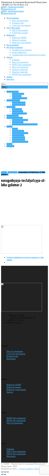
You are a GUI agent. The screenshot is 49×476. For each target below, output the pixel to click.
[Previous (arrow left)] (2, 474)
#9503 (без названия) (21, 64)
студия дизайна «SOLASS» (31, 469)
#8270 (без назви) (20, 30)
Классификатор (19, 52)
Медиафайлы (12, 172)
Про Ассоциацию (13, 18)
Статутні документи (21, 25)
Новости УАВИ (19, 37)
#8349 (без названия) (16, 418)
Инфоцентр (11, 35)
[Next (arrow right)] (5, 474)
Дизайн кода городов (22, 50)
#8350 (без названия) (16, 420)
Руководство (18, 23)
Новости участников (21, 42)
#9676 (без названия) (16, 454)
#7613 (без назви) (13, 28)
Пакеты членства (20, 69)
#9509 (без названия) (21, 74)
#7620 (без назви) (20, 33)
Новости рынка (19, 40)
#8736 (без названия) (15, 48)
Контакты (10, 79)
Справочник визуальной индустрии (28, 55)
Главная (9, 57)
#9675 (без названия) (16, 451)
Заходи (10, 392)
